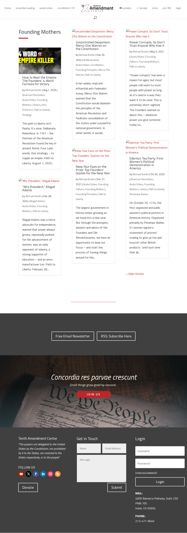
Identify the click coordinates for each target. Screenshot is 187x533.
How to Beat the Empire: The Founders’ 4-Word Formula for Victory (39, 80)
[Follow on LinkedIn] (43, 474)
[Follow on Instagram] (50, 474)
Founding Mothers (95, 189)
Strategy (26, 115)
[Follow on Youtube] (21, 474)
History (36, 105)
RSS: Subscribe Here (116, 336)
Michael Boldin (34, 90)
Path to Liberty (42, 110)
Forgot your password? (146, 472)
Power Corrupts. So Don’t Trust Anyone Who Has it (147, 44)
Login (160, 482)
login (178, 8)
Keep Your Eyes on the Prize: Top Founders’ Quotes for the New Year (93, 170)
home (8, 8)
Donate (28, 487)
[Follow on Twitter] (28, 474)
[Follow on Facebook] (36, 474)
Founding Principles (86, 70)
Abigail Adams (37, 201)
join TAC (167, 8)
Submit (116, 487)
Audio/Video (29, 100)
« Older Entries (135, 274)
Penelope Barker (138, 194)
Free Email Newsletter (73, 336)
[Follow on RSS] (58, 474)
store (155, 8)
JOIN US (93, 394)
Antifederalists (91, 60)
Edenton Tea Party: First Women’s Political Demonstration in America (146, 163)
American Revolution (33, 95)
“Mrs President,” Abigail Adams (38, 188)
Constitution (97, 65)
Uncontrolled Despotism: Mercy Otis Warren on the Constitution (93, 45)
